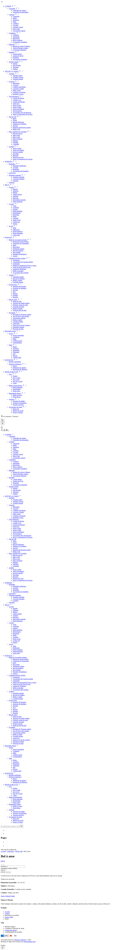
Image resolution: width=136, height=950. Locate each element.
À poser (11, 204)
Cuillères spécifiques (19, 87)
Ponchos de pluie (18, 329)
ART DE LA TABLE (12, 71)
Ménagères (16, 83)
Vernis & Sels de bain (19, 310)
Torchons (16, 67)
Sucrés (11, 333)
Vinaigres (16, 348)
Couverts (12, 81)
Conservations (17, 54)
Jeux (14, 292)
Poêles (15, 18)
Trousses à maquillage (20, 403)
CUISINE (8, 6)
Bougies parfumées (15, 362)
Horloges (16, 198)
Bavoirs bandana (18, 250)
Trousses (12, 399)
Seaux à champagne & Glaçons (22, 114)
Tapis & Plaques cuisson (20, 48)
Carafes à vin (17, 100)
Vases (14, 206)
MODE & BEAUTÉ (11, 372)
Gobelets (15, 181)
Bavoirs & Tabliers (19, 278)
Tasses (15, 120)
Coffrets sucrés (17, 341)
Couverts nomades (18, 179)
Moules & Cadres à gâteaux (21, 46)
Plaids (15, 216)
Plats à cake (16, 137)
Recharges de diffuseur (20, 369)
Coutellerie (12, 33)
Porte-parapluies (18, 233)
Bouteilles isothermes (19, 166)
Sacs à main (16, 378)
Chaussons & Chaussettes (21, 243)
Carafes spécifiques (19, 102)
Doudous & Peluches (19, 286)
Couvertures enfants (19, 318)
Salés (10, 345)
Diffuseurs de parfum (19, 368)
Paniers (15, 224)
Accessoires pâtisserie (19, 50)
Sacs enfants (17, 252)
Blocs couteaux (17, 40)
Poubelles (16, 57)
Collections (10, 851)
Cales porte (16, 235)
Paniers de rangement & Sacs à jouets (24, 265)
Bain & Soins (13, 299)
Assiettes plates (17, 75)
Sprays (15, 366)
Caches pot (16, 222)
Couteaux (16, 35)
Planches (15, 155)
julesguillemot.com (29, 941)
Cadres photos (17, 194)
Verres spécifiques (18, 109)
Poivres (15, 356)
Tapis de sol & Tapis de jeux (22, 267)
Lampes (15, 209)
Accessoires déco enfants (20, 273)
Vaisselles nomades (15, 175)
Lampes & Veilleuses (19, 269)
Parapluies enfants (18, 327)
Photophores (17, 213)
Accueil (3, 851)
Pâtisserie (12, 44)
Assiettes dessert (18, 79)
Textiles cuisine (14, 62)
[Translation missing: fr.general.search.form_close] (21, 826)
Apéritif (11, 146)
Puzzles (15, 293)
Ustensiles (12, 8)
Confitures (16, 337)
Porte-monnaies (18, 387)
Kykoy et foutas (18, 412)
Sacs (10, 374)
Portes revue (17, 220)
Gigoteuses (16, 260)
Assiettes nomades (18, 177)
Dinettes (15, 295)
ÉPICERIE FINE (10, 331)
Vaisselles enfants (18, 277)
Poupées (15, 297)
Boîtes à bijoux (17, 395)
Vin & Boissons (14, 96)
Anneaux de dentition (19, 288)
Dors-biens (16, 247)
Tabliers (15, 69)
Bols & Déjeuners (18, 122)
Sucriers (15, 126)
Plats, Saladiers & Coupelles (18, 132)
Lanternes (16, 207)
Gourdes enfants (18, 282)
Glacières (12, 182)
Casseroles (16, 16)
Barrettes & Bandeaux (20, 254)
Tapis (14, 228)
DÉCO (7, 185)
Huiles (15, 347)
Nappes (15, 63)
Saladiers (15, 142)
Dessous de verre (18, 157)
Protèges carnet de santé (20, 305)
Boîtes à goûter (17, 280)
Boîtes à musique (18, 271)
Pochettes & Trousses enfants (22, 314)
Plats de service (17, 133)
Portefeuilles (17, 389)
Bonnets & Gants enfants (20, 241)
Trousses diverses (18, 405)
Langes (15, 256)
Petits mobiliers (17, 211)
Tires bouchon (17, 111)
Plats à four (16, 29)
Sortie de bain (17, 301)
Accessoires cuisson (19, 31)
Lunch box (12, 173)
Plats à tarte (16, 135)
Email (13, 896)
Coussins (15, 218)
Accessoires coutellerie (20, 42)
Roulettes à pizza (18, 94)
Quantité (3, 866)
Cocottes (15, 25)
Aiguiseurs (16, 37)
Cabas (15, 383)
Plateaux (15, 140)
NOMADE (8, 161)
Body (14, 245)
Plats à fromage (17, 139)
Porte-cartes (16, 391)
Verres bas (16, 103)
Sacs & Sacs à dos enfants (21, 316)
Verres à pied (17, 105)
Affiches (15, 196)
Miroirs (15, 192)
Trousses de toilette (19, 401)
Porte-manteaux (18, 201)
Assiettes (12, 74)
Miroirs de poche (18, 411)
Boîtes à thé (16, 129)
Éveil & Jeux (13, 284)
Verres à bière (17, 107)
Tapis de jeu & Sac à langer (21, 325)
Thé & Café (13, 117)
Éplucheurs (16, 38)
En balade (12, 313)
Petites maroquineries (16, 385)
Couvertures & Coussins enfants (23, 262)
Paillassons (16, 230)
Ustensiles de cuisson (19, 10)
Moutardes (16, 350)
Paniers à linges (18, 308)
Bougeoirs (16, 215)
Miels (14, 339)
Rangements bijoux (15, 393)
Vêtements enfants (18, 249)
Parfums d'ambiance (15, 364)
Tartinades (16, 352)
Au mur (11, 187)
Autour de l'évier (18, 56)
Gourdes (15, 167)
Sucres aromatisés (18, 335)
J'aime (3, 896)
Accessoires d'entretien (20, 59)
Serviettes (16, 154)
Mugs (14, 118)
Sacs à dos (16, 379)
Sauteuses (16, 20)
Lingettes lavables (18, 307)
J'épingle (8, 896)
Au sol (11, 226)
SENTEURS (9, 360)
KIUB (3, 861)
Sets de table (17, 65)
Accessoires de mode (15, 407)
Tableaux (16, 191)
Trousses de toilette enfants (21, 303)
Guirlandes (16, 264)
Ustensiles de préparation (20, 12)
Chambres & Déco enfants (17, 258)
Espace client (9, 917)
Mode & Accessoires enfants (18, 240)
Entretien (12, 52)
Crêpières (16, 23)
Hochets (15, 290)
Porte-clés (16, 409)
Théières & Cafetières (19, 124)
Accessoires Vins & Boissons (22, 112)
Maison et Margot (20, 940)
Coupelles (16, 144)
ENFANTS (8, 237)
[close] (2, 947)
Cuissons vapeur (18, 27)
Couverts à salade (18, 89)
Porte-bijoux (17, 397)
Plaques (15, 189)
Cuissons (12, 14)
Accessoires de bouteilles (20, 171)
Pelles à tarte (17, 90)
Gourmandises (17, 342)
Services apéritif (18, 152)
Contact (7, 913)
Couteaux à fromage (19, 92)
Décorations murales (19, 200)
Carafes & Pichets (18, 98)
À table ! (12, 275)
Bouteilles (12, 164)
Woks (14, 22)
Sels (14, 354)
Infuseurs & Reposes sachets (22, 127)
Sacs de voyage (18, 381)
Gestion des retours (11, 930)
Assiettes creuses (18, 77)
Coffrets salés (17, 357)
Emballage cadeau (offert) (9, 868)
